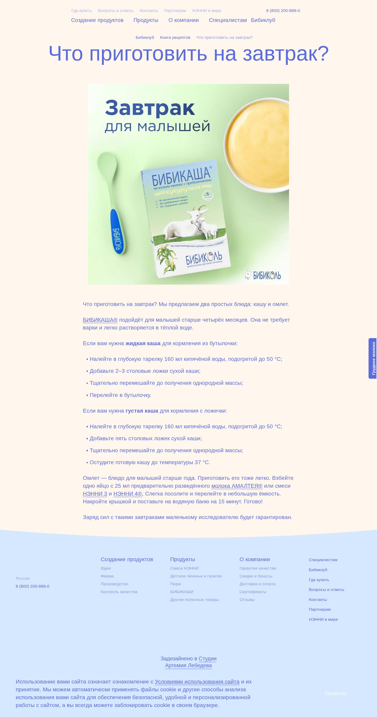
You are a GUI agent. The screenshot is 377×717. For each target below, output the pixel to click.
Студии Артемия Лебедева (191, 662)
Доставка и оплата (258, 584)
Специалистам (228, 20)
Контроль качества (119, 591)
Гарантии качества (258, 568)
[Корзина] (338, 13)
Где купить (81, 10)
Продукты (146, 20)
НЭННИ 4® (127, 494)
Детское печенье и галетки (196, 576)
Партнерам (175, 10)
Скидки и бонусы (256, 576)
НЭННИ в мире (206, 10)
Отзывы (247, 599)
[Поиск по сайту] (356, 12)
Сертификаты (253, 591)
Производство (114, 584)
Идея (106, 568)
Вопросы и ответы (116, 10)
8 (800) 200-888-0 (283, 10)
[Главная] (38, 14)
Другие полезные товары (194, 599)
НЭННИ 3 (95, 494)
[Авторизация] (321, 12)
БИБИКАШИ (181, 591)
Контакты (149, 10)
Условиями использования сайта (197, 682)
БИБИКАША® (100, 320)
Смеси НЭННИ (184, 568)
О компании (183, 20)
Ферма (107, 576)
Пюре (175, 584)
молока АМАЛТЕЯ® (237, 486)
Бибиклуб (263, 20)
